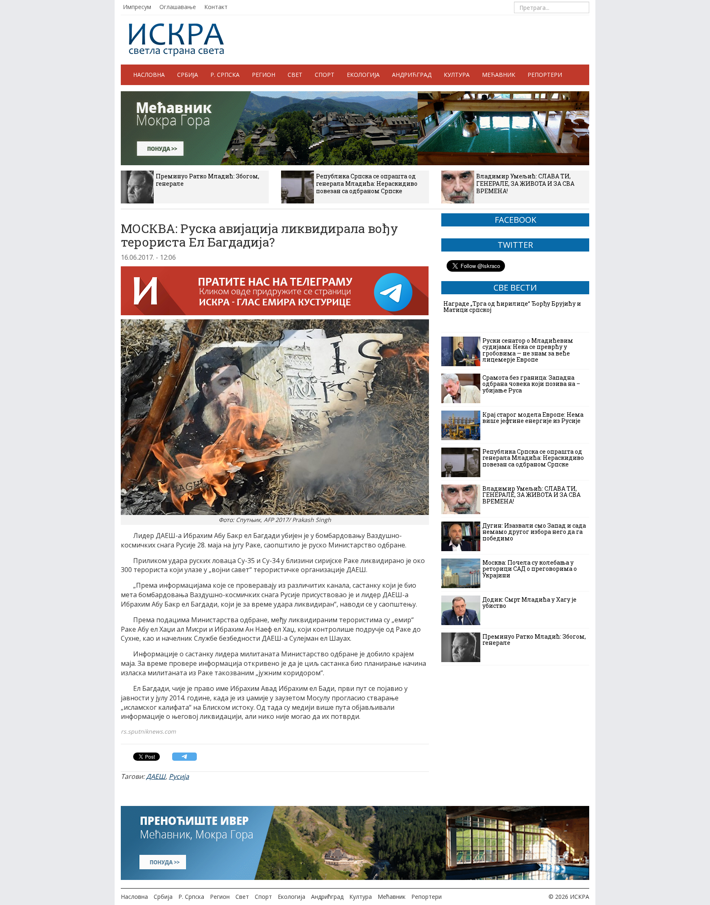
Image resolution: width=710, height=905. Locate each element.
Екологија (363, 74)
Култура (457, 74)
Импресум (137, 7)
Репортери (545, 74)
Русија (179, 776)
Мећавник (498, 74)
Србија (187, 74)
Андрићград (411, 74)
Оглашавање (177, 7)
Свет (295, 74)
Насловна (149, 74)
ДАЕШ (156, 776)
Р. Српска (225, 74)
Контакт (216, 7)
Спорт (324, 74)
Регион (263, 74)
